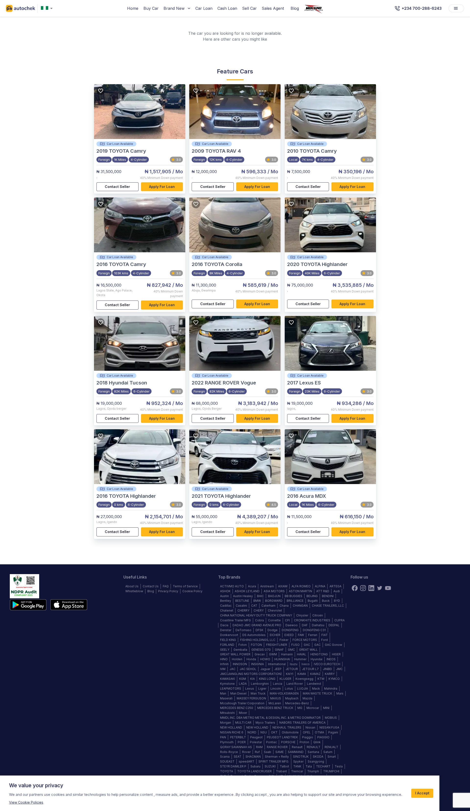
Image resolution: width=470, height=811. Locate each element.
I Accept (422, 793)
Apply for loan (162, 187)
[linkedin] (371, 588)
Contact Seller (117, 187)
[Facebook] (355, 588)
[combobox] (47, 8)
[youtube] (388, 588)
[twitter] (380, 588)
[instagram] (363, 588)
